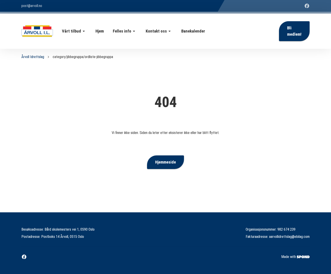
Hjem (99, 31)
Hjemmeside (165, 162)
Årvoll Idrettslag (32, 57)
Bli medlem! (294, 31)
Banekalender (193, 31)
